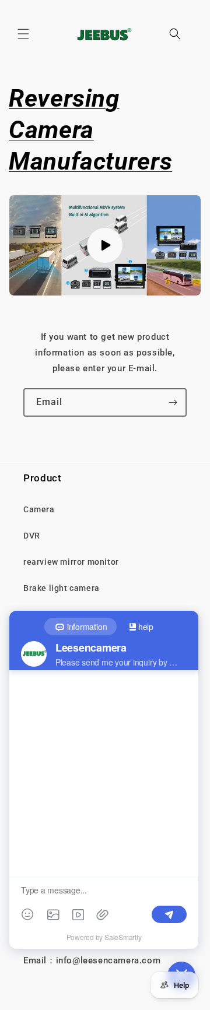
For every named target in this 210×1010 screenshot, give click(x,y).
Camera (39, 509)
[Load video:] (105, 245)
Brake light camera (61, 588)
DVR (31, 535)
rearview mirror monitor (71, 561)
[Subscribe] (173, 402)
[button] (23, 34)
